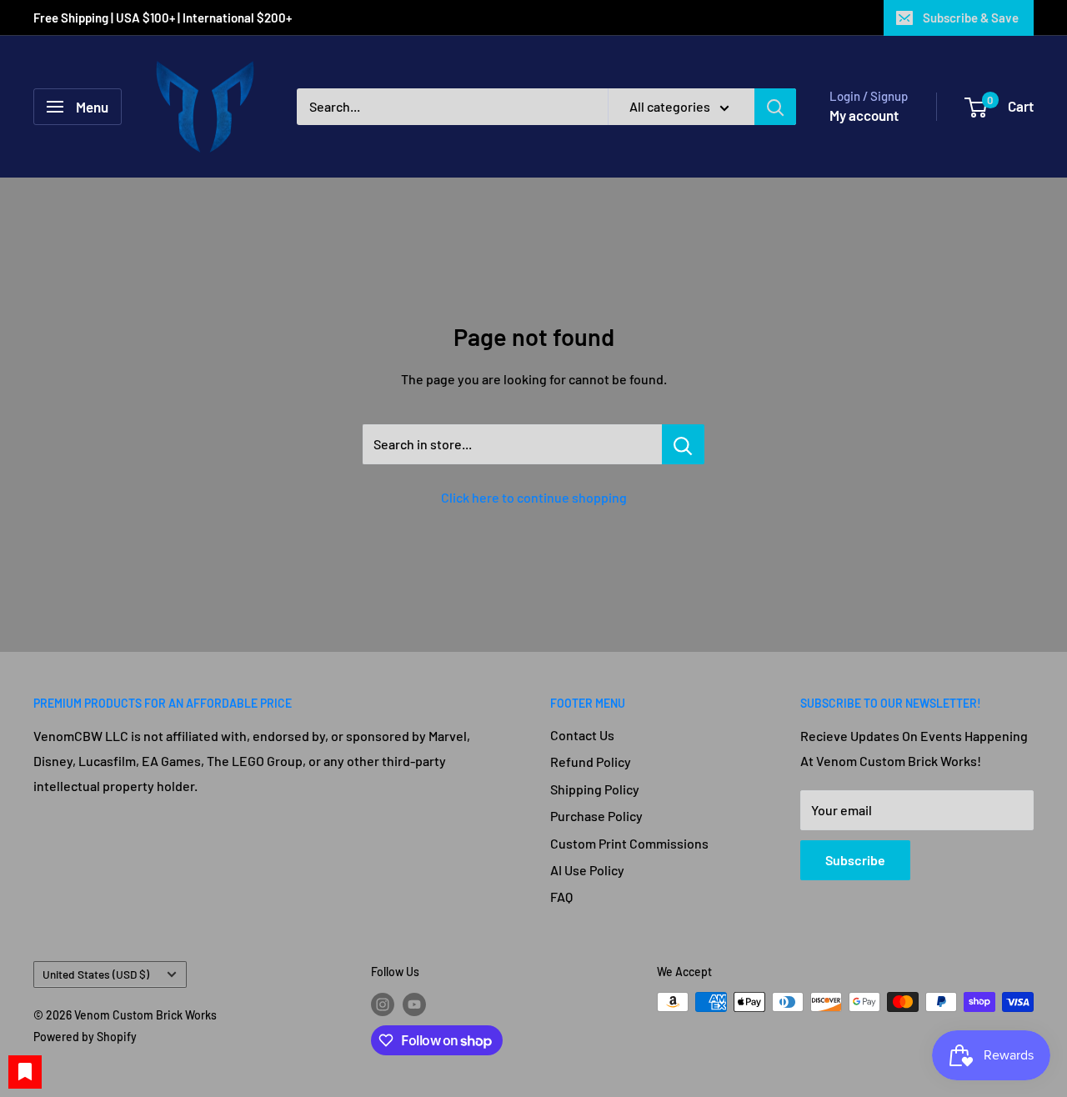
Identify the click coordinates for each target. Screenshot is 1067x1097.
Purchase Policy (596, 816)
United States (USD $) (96, 974)
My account (864, 115)
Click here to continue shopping (534, 497)
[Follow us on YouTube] (414, 1003)
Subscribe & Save (971, 17)
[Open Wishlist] (25, 1072)
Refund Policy (590, 761)
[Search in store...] (683, 444)
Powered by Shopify (85, 1036)
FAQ (561, 896)
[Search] (775, 106)
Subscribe (855, 860)
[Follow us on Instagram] (382, 1003)
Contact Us (582, 735)
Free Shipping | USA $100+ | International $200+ (163, 17)
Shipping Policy (594, 789)
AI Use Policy (587, 870)
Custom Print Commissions (629, 843)
